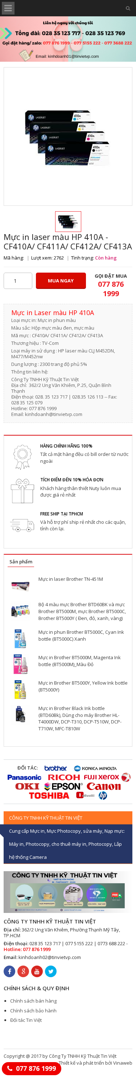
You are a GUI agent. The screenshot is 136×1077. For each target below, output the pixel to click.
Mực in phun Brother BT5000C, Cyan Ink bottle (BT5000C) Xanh (81, 635)
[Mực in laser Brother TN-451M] (20, 586)
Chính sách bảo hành (33, 1010)
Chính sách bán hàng (33, 1001)
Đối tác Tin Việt (26, 1020)
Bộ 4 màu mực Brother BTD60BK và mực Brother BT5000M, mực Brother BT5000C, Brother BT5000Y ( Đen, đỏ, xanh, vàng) (82, 611)
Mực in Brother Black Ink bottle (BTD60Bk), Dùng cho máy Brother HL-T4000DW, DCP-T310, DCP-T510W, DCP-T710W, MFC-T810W (79, 718)
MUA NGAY (61, 280)
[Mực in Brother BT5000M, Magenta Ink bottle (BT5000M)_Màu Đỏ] (20, 664)
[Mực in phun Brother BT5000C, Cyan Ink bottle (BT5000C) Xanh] (20, 639)
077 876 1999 (36, 1068)
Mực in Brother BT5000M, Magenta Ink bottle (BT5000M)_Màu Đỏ (79, 661)
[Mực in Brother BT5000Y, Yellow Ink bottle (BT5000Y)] (20, 689)
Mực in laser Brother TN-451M (70, 579)
